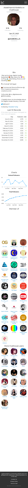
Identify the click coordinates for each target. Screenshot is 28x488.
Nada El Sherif (23, 397)
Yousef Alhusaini (14, 356)
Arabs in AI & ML (4, 333)
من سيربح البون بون (23, 280)
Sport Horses (4, 311)
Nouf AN (5, 396)
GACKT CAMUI (14, 367)
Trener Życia (14, 376)
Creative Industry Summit (23, 269)
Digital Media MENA (23, 291)
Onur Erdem (5, 366)
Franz (23, 366)
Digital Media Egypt (23, 333)
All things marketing (14, 322)
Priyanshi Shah (4, 356)
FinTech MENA (23, 322)
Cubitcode (14, 300)
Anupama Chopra (14, 397)
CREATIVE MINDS (23, 312)
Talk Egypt (14, 290)
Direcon (5, 343)
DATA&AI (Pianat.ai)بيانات (4, 280)
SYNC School (4, 290)
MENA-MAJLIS (13, 247)
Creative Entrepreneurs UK (14, 258)
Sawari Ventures (23, 301)
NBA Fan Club (23, 247)
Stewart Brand (23, 386)
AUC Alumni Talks (14, 280)
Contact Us (14, 479)
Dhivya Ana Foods (4, 386)
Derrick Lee (5, 376)
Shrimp (23, 355)
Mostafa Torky (13, 107)
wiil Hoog (14, 386)
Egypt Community (14, 312)
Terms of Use (14, 483)
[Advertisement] (14, 57)
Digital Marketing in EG (4, 269)
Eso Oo (23, 376)
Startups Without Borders (14, 269)
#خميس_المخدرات (4, 301)
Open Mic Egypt (4, 322)
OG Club (5, 246)
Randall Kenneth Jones (4, 408)
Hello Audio (5, 257)
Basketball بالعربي (23, 257)
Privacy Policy (14, 481)
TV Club (14, 332)
